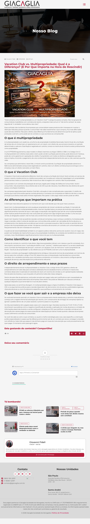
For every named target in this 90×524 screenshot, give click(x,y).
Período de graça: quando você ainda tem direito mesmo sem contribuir (72, 413)
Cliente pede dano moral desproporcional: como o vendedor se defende (28, 428)
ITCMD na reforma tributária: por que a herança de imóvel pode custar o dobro (31, 412)
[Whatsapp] (15, 474)
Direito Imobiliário (25, 407)
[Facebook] (22, 474)
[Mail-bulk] (18, 474)
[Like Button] (10, 333)
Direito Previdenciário (66, 408)
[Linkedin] (29, 474)
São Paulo (53, 476)
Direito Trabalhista (77, 408)
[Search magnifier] (83, 59)
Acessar (75, 366)
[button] (72, 334)
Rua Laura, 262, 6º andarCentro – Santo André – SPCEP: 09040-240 (60, 493)
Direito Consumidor (67, 424)
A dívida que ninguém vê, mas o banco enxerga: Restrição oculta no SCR (72, 430)
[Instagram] (26, 474)
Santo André (54, 490)
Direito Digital (24, 423)
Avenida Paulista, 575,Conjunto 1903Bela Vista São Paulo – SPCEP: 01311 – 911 (60, 480)
